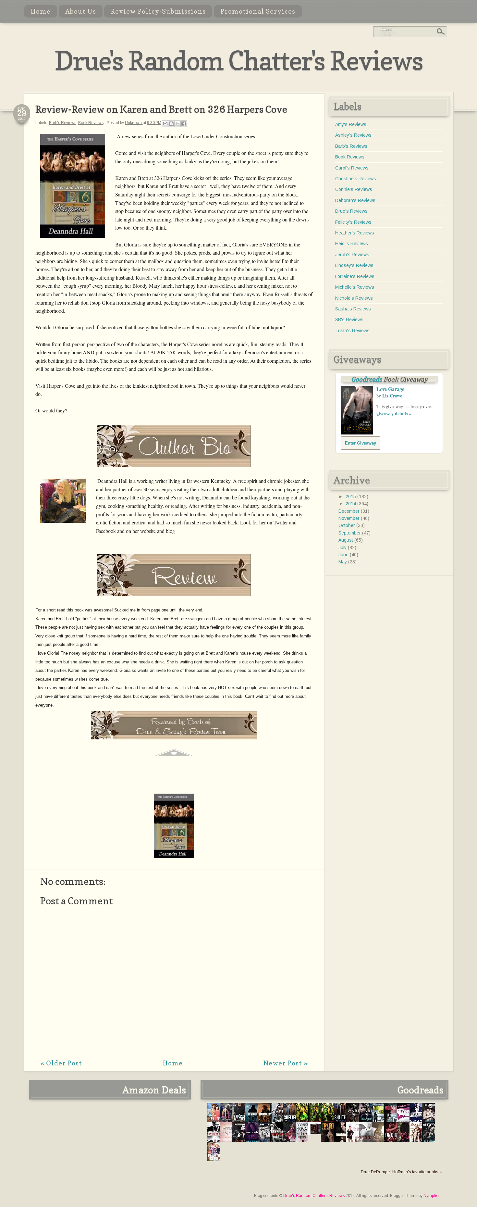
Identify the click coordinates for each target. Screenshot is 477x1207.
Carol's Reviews (352, 167)
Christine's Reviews (355, 178)
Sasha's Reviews (353, 308)
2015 (351, 496)
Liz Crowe (392, 395)
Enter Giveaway (360, 443)
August (346, 540)
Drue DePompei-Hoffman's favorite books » (401, 1172)
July (343, 547)
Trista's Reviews (352, 330)
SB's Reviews (349, 319)
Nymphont (432, 1195)
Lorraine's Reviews (354, 276)
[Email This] (165, 123)
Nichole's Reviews (354, 298)
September (350, 532)
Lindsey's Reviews (354, 265)
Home (41, 11)
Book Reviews (91, 122)
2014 (351, 503)
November (349, 518)
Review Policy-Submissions (158, 11)
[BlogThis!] (171, 123)
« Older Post (61, 1063)
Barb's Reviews (62, 122)
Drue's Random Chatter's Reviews (239, 60)
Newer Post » (285, 1063)
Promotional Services (257, 11)
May (343, 561)
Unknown (134, 122)
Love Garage (390, 389)
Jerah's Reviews (352, 254)
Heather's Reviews (354, 232)
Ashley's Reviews (353, 135)
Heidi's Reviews (351, 243)
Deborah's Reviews (355, 200)
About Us (80, 11)
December (349, 511)
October (347, 525)
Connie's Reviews (353, 189)
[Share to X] (177, 123)
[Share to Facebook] (183, 123)
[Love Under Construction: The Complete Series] (316, 1133)
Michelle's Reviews (354, 287)
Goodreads (366, 379)
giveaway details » (393, 413)
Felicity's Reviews (353, 222)
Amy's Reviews (350, 124)
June (344, 554)
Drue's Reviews (351, 211)
